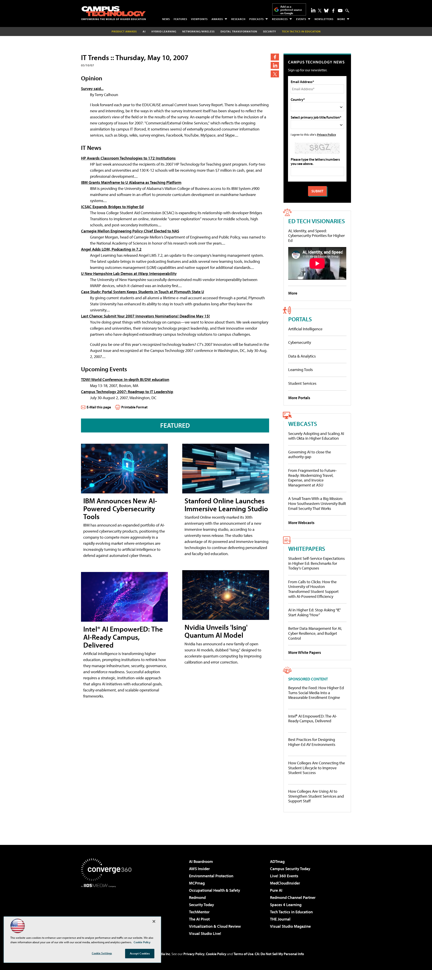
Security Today (201, 904)
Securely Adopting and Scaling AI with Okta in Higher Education (316, 436)
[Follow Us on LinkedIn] (313, 10)
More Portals (299, 397)
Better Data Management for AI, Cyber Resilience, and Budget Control (315, 633)
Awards (217, 19)
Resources (280, 19)
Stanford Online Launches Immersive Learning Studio (226, 504)
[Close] (154, 921)
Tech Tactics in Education (291, 911)
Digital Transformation (238, 31)
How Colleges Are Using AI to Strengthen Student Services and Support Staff (316, 796)
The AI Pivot (199, 919)
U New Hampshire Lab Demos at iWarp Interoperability (129, 273)
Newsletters (324, 19)
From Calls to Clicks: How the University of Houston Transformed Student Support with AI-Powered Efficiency (313, 589)
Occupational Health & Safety (214, 890)
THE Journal (280, 919)
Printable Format (134, 407)
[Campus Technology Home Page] (113, 13)
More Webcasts (301, 522)
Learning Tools (300, 369)
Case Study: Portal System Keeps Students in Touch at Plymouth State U (142, 291)
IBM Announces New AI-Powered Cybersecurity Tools (120, 508)
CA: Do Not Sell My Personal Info (279, 954)
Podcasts (256, 19)
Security (269, 31)
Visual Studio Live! (205, 933)
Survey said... (92, 88)
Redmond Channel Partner (292, 897)
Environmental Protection (211, 875)
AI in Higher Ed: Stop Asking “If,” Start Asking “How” (314, 612)
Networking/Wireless (198, 31)
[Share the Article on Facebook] (275, 57)
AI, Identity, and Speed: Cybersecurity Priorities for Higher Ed (316, 235)
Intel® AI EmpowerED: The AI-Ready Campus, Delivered (123, 636)
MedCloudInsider (285, 883)
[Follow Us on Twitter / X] (320, 10)
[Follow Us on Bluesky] (326, 10)
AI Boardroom (201, 861)
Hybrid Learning (163, 31)
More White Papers (304, 652)
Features (180, 19)
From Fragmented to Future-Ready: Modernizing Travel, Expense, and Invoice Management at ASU (312, 478)
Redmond (197, 897)
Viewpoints (199, 19)
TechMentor (199, 911)
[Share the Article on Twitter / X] (275, 74)
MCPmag (197, 883)
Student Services (302, 383)
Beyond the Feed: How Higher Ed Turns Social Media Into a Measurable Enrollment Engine (316, 692)
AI (144, 31)
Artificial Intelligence (305, 328)
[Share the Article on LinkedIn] (275, 65)
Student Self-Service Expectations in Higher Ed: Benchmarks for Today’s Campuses (316, 563)
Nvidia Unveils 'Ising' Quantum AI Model (216, 631)
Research (238, 19)
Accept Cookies (140, 953)
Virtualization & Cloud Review (215, 926)
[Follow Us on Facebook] (333, 11)
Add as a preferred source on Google (291, 10)
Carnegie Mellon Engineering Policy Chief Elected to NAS (130, 231)
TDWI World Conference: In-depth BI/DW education (125, 379)
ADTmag (277, 861)
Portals (300, 319)
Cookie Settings (102, 953)
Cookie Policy (216, 954)
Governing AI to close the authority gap (309, 454)
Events (301, 19)
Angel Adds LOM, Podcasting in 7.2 (111, 249)
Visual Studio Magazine (290, 926)
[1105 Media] (108, 910)
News (166, 19)
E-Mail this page (99, 407)
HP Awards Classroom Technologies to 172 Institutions (128, 158)
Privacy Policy (326, 134)
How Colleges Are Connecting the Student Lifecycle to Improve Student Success (316, 768)
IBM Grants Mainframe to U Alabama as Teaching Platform (131, 182)
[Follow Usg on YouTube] (340, 10)
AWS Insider (199, 868)
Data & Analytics (302, 356)
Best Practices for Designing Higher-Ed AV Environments (311, 742)
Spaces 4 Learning (286, 904)
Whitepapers (306, 548)
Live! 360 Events (284, 875)
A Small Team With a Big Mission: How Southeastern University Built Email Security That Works (317, 503)
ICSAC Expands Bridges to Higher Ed (112, 206)
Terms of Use (243, 954)
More (341, 19)
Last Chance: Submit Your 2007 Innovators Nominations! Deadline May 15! (145, 316)
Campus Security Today (290, 868)
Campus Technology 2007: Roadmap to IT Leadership (127, 391)
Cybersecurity (299, 342)
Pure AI (276, 890)
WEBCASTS (302, 424)
